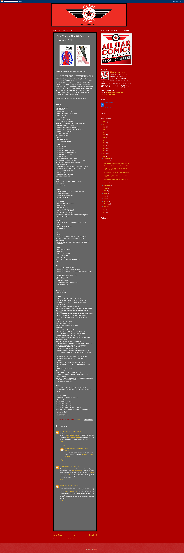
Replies (64, 445)
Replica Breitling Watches (72, 435)
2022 (104, 132)
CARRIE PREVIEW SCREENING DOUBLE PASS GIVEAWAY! (116, 169)
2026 (104, 122)
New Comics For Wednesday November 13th (116, 172)
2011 (104, 212)
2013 (104, 156)
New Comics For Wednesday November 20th (116, 166)
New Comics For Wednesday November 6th (116, 179)
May (105, 196)
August (106, 188)
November (107, 161)
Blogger (95, 549)
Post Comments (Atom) (67, 539)
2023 (104, 129)
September (107, 185)
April (105, 198)
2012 (104, 210)
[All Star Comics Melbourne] (102, 106)
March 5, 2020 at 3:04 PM (71, 466)
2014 (104, 153)
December (107, 158)
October (106, 183)
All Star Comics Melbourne (107, 102)
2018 (104, 143)
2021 (104, 135)
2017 (104, 145)
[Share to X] (89, 420)
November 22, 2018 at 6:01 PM (72, 431)
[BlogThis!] (87, 420)
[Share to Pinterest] (92, 420)
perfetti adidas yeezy (83, 495)
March (106, 201)
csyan (62, 431)
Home (75, 535)
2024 (104, 127)
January (106, 206)
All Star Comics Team (118, 72)
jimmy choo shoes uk (77, 470)
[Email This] (85, 420)
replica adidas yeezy (71, 491)
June (105, 193)
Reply (61, 441)
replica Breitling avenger (73, 437)
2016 (104, 148)
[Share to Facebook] (91, 420)
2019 (104, 140)
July (105, 191)
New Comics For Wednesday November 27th (116, 163)
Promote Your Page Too (106, 107)
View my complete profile (108, 94)
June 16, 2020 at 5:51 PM (71, 485)
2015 (104, 151)
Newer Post (57, 535)
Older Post (93, 535)
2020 (104, 137)
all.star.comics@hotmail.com (114, 92)
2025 (104, 124)
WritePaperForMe (70, 448)
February (106, 204)
